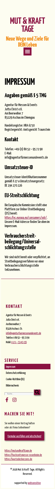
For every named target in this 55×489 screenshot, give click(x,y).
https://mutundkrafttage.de (18, 450)
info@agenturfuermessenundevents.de (23, 333)
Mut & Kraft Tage (27, 24)
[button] (27, 51)
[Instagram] (14, 399)
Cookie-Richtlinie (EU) (15, 379)
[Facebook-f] (7, 399)
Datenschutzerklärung (15, 372)
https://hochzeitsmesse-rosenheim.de (23, 454)
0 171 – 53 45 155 (19, 342)
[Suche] (37, 392)
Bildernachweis (12, 385)
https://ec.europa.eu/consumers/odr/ (26, 217)
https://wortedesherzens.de (18, 459)
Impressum (10, 366)
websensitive (34, 482)
